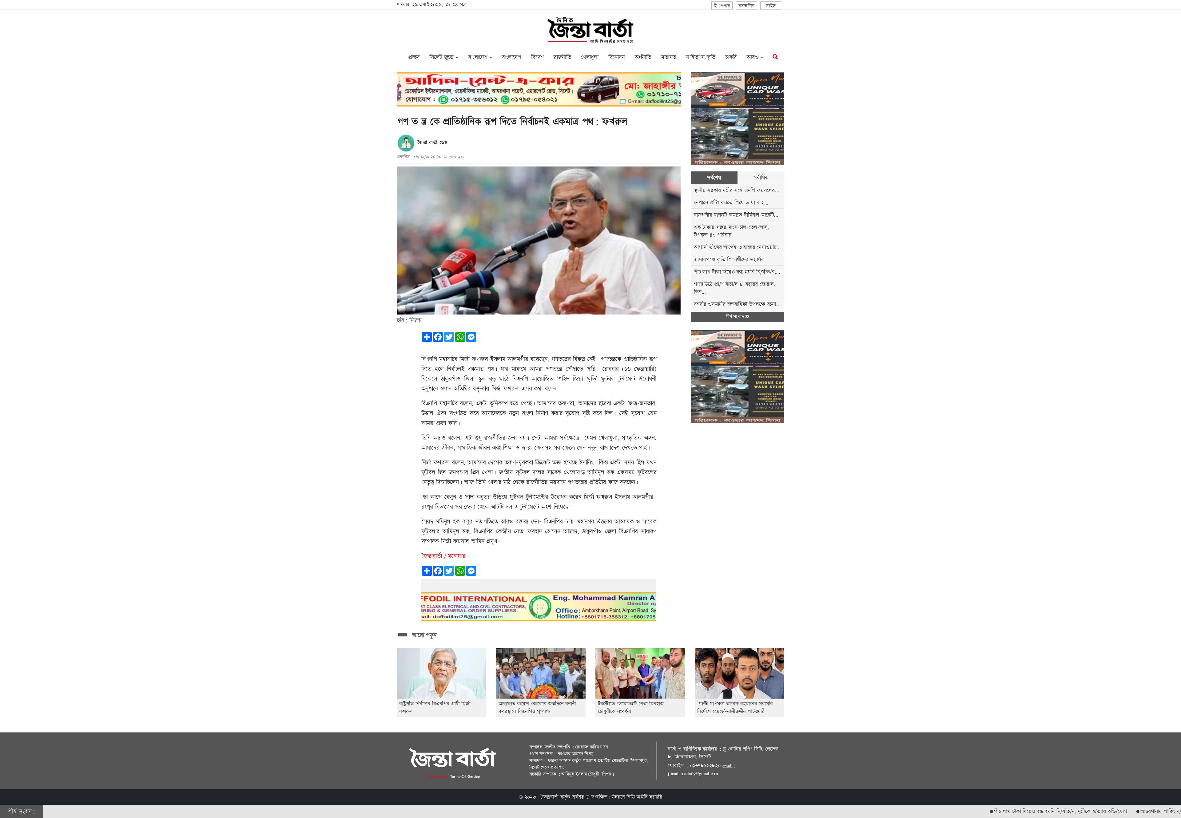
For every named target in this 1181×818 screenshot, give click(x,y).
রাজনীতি (562, 57)
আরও (753, 57)
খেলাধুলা (589, 57)
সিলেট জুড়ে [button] (442, 57)
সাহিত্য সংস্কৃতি (700, 57)
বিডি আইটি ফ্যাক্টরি (644, 797)
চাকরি (731, 57)
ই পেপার (722, 6)
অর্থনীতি (643, 57)
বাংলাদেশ (511, 57)
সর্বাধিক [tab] (761, 178)
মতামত (668, 57)
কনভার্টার (746, 6)
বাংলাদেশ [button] (478, 57)
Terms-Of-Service (465, 776)
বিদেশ (537, 57)
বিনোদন (616, 57)
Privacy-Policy (438, 776)
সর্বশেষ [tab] (714, 178)
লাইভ (771, 6)
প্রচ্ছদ (414, 57)
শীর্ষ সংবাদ (736, 316)
